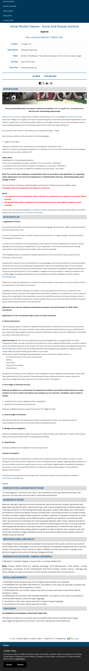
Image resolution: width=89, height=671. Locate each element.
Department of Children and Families (29, 213)
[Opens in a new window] (72, 638)
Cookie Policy (20, 659)
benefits (51, 149)
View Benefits (50, 76)
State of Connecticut (13, 117)
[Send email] (51, 83)
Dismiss (20, 664)
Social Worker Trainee (74, 117)
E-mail (12, 638)
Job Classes (8, 11)
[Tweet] (43, 83)
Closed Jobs (8, 20)
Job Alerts (7, 16)
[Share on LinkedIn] (47, 83)
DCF (51, 117)
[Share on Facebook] (40, 83)
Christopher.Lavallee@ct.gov (13, 478)
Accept (9, 664)
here (40, 210)
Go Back (36, 76)
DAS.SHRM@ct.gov (9, 277)
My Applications (9, 6)
